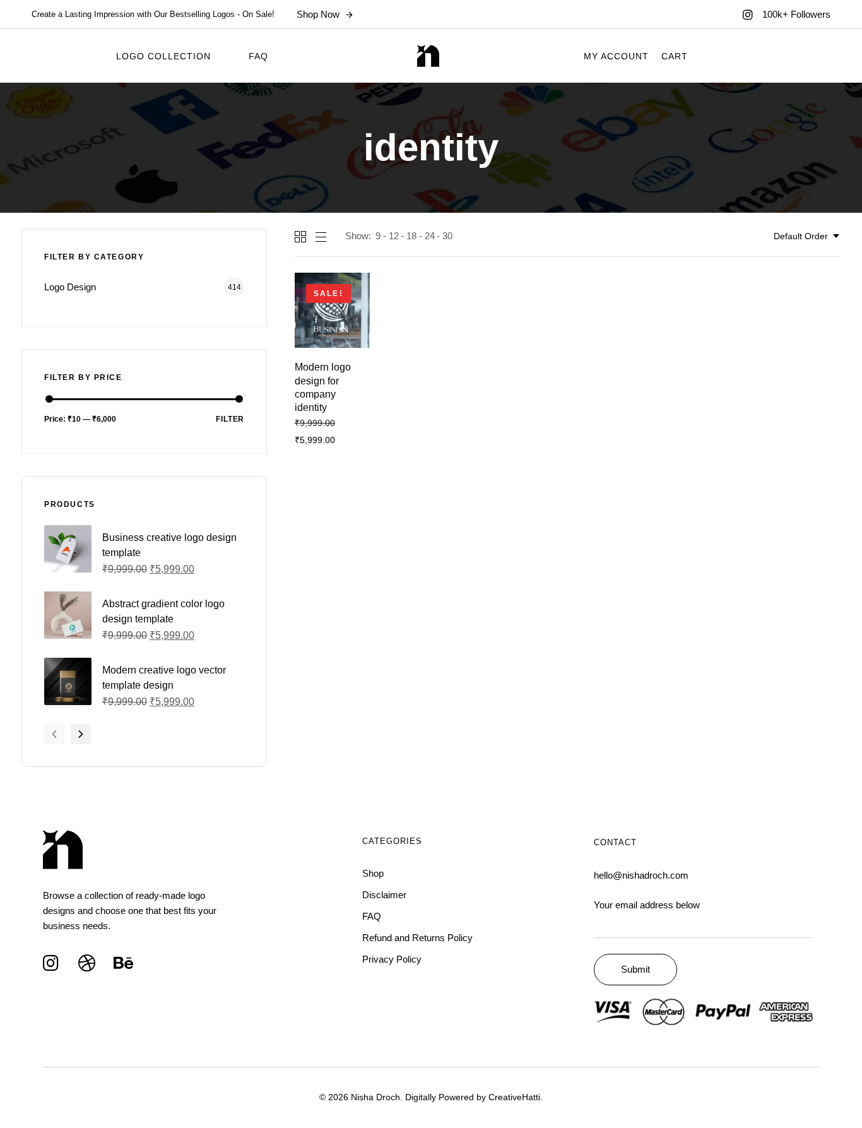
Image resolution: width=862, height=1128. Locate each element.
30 (447, 235)
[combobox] (807, 236)
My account (616, 56)
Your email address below (647, 904)
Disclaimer (384, 894)
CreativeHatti (514, 1097)
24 (430, 235)
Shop (373, 873)
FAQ (258, 56)
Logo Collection (163, 56)
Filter (230, 419)
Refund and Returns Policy (417, 937)
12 (394, 235)
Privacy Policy (392, 959)
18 (411, 235)
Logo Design (70, 287)
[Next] (81, 734)
